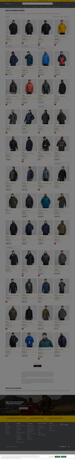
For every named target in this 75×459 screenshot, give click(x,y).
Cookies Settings (51, 456)
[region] (37, 456)
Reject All (57, 456)
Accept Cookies (64, 456)
